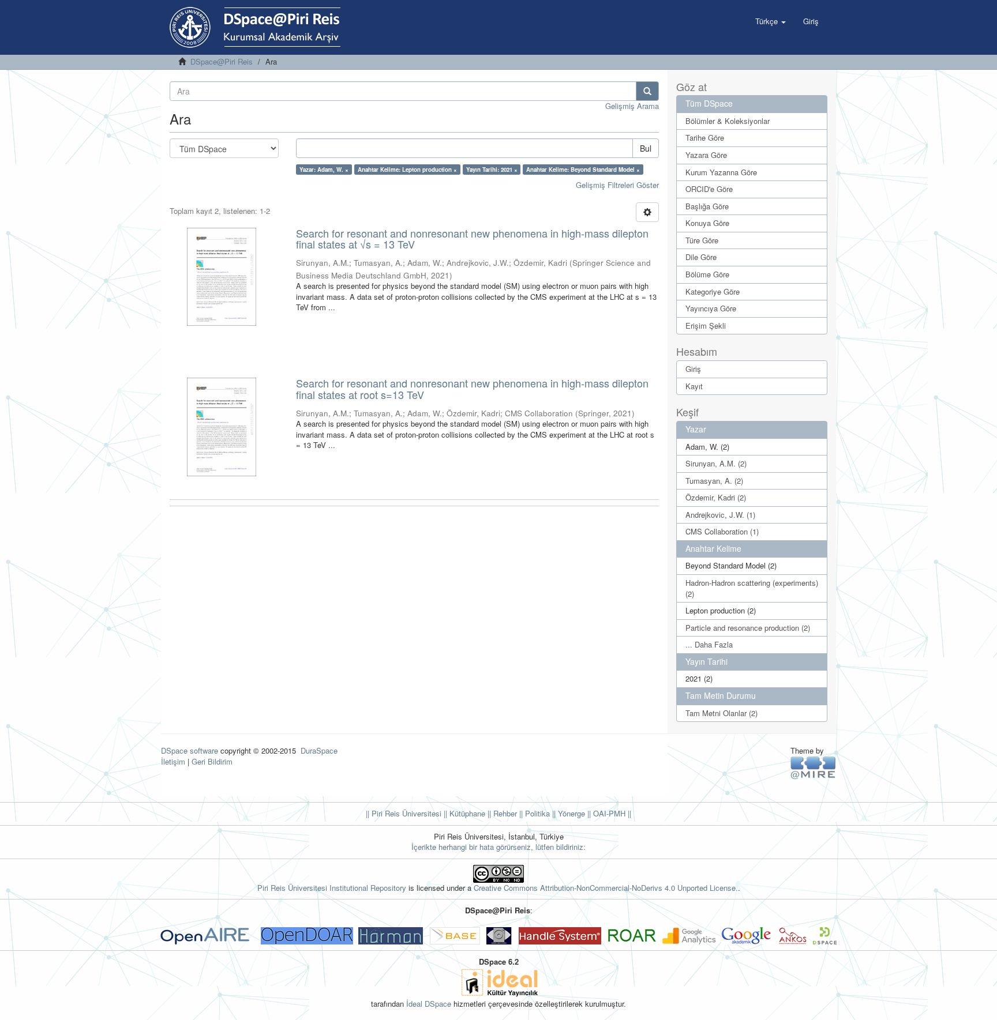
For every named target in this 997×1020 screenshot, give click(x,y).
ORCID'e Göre (709, 188)
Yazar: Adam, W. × (323, 169)
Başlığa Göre (707, 206)
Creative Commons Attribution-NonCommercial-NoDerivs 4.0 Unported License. (606, 887)
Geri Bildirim (212, 761)
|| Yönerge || (570, 813)
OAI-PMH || (611, 813)
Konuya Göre (707, 222)
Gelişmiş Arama (632, 105)
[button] (770, 21)
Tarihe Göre (704, 137)
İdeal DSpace (428, 1003)
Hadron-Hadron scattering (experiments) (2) (751, 588)
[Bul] (647, 91)
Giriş (693, 368)
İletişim (173, 761)
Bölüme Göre (707, 274)
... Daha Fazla (709, 644)
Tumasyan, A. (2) (714, 480)
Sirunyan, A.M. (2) (716, 463)
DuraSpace (319, 750)
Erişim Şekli (705, 325)
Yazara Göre (706, 154)
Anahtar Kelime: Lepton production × (407, 169)
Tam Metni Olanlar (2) (721, 712)
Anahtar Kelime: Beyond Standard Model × (583, 169)
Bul (645, 148)
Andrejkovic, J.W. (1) (720, 514)
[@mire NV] (813, 767)
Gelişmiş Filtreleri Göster (617, 184)
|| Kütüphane (463, 813)
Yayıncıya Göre (710, 308)
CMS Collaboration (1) (722, 531)
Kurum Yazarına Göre (721, 172)
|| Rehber (501, 813)
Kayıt (694, 386)
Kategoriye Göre (712, 291)
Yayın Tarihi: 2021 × (492, 169)
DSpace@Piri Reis (221, 61)
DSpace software (189, 750)
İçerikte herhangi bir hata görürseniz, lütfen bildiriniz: (498, 846)
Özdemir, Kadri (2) (715, 497)
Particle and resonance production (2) (747, 627)
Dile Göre (701, 256)
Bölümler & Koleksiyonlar (727, 120)
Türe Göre (701, 240)
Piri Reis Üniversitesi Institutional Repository (331, 887)
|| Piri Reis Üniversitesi (403, 813)
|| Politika (533, 813)
